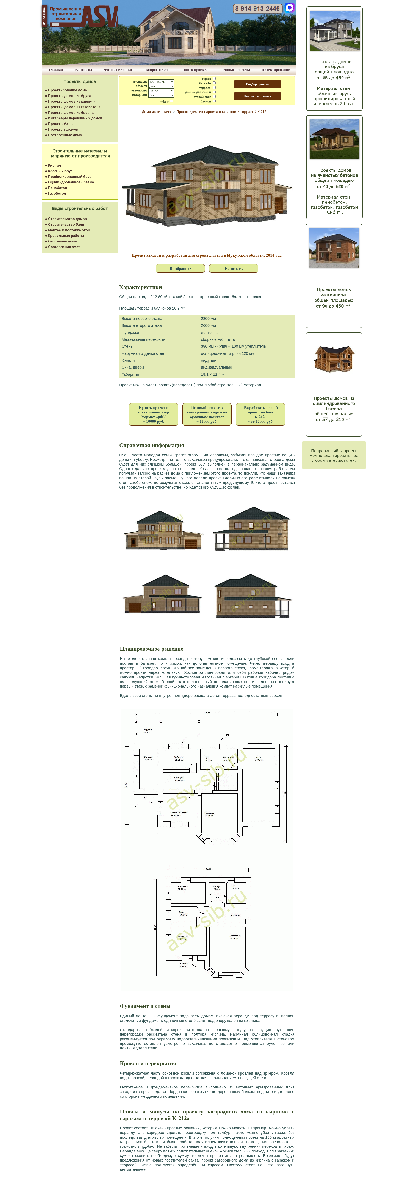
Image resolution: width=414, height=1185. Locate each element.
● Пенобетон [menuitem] (56, 188)
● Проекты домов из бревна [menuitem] (69, 112)
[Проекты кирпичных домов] (334, 267)
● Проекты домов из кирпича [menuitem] (70, 101)
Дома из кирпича (156, 112)
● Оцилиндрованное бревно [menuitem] (69, 182)
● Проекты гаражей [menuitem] (61, 129)
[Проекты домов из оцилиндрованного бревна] (333, 378)
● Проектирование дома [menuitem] (66, 90)
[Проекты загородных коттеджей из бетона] (334, 158)
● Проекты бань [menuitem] (59, 124)
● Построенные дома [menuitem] (63, 135)
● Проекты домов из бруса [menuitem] (68, 96)
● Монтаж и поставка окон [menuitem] (67, 230)
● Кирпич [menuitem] (53, 165)
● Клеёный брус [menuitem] (59, 171)
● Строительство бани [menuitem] (64, 224)
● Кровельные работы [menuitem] (64, 236)
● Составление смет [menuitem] (62, 247)
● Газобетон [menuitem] (55, 193)
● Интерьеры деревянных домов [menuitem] (73, 118)
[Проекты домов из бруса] (335, 50)
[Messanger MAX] (289, 12)
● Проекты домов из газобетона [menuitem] (72, 107)
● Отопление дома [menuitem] (61, 241)
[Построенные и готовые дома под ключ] (169, 64)
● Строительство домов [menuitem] (66, 219)
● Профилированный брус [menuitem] (68, 176)
